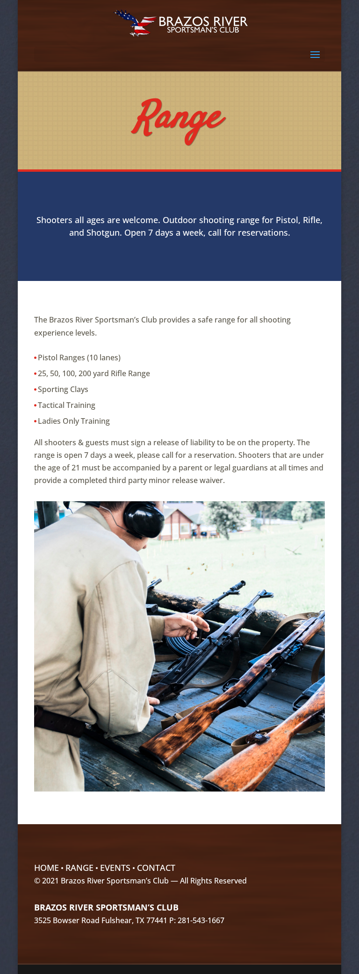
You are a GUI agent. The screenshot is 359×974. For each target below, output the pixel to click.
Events (115, 867)
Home (46, 867)
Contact (156, 867)
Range (79, 867)
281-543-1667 (201, 920)
